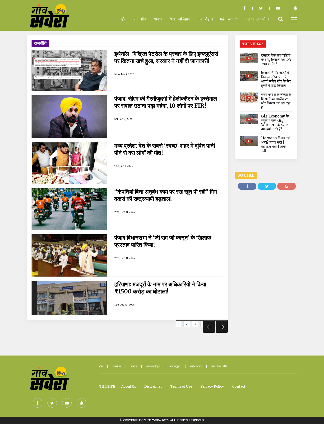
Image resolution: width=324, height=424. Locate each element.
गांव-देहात (205, 19)
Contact (238, 386)
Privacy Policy (212, 386)
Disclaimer (153, 386)
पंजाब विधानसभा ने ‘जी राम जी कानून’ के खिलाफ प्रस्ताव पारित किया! (162, 241)
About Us (128, 386)
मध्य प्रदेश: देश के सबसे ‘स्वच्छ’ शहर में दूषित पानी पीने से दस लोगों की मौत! (164, 149)
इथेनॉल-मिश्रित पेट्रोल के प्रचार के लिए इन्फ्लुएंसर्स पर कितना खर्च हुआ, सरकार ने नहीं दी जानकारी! (166, 57)
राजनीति (140, 19)
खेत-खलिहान (179, 19)
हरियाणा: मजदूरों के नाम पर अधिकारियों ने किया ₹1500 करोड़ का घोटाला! (160, 288)
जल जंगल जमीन (256, 19)
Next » (222, 327)
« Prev (209, 327)
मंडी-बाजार (228, 19)
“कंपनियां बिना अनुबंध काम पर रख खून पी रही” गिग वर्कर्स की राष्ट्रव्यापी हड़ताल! (165, 195)
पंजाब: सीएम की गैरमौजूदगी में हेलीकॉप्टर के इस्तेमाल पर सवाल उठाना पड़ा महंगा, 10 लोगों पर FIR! (165, 102)
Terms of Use (181, 386)
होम (123, 19)
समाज (157, 19)
